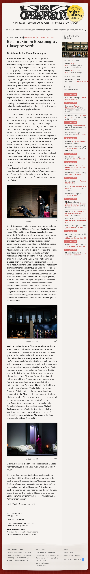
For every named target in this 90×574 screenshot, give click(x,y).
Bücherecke (40, 558)
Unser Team (68, 552)
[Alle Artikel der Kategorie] (75, 50)
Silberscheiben (52, 558)
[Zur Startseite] (45, 12)
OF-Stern (62, 30)
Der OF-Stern (41, 561)
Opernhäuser (29, 30)
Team (81, 30)
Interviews (40, 555)
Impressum (68, 555)
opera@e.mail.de (21, 560)
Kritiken (19, 30)
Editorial (10, 30)
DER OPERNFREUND (15, 549)
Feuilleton (40, 30)
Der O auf (72, 560)
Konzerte (51, 553)
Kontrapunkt (52, 30)
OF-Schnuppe (72, 30)
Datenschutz (79, 555)
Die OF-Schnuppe (42, 563)
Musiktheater (30, 37)
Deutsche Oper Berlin (46, 37)
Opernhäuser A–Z (52, 555)
